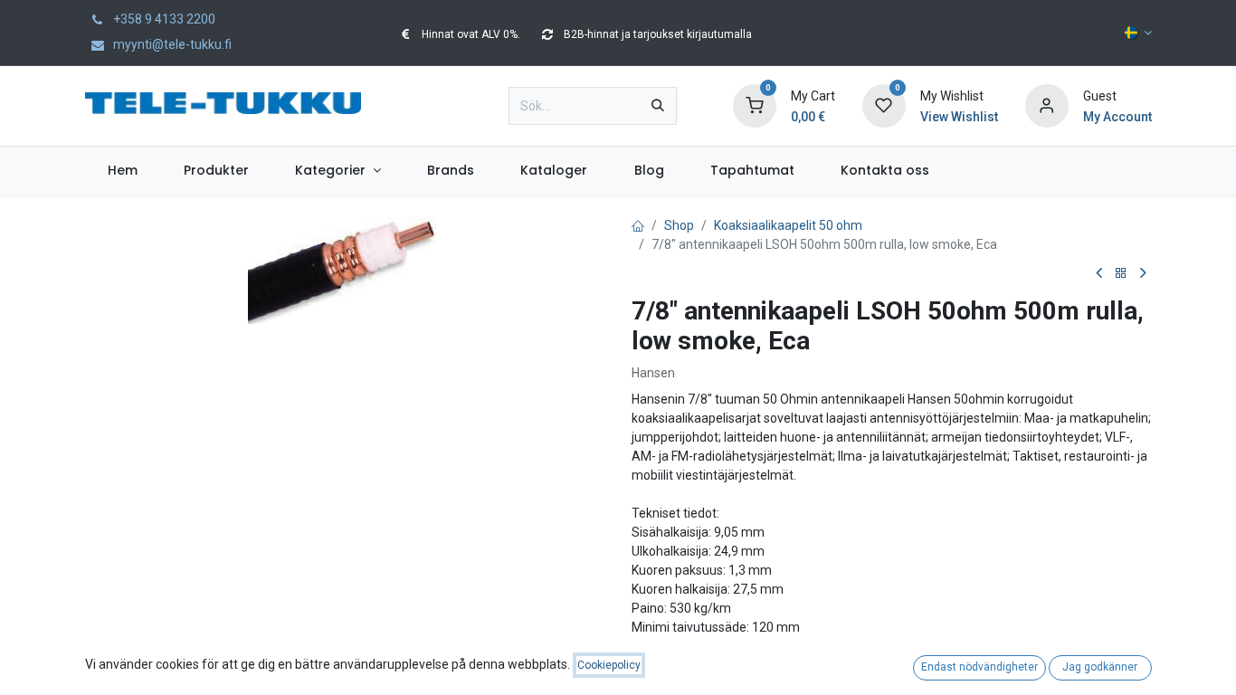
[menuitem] (123, 171)
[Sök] (658, 106)
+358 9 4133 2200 (162, 19)
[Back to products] (1121, 273)
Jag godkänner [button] (1099, 667)
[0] (754, 105)
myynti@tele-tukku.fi (171, 44)
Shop (679, 225)
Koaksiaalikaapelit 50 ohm (788, 225)
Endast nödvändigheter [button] (979, 667)
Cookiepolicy (609, 665)
